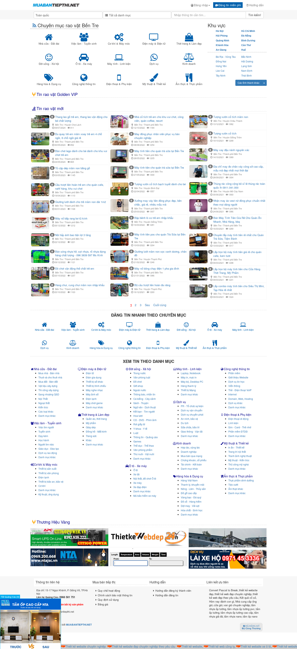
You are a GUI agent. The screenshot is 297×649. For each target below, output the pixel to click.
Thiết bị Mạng (188, 390)
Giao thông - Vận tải (192, 431)
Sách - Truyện (140, 403)
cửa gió (218, 605)
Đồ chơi (137, 381)
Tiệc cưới (233, 484)
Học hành (43, 440)
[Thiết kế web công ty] (149, 537)
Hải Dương (247, 61)
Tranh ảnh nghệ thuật (240, 456)
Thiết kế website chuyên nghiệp (76, 646)
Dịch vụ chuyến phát (192, 414)
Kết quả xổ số (248, 598)
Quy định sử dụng (108, 600)
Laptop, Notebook (190, 373)
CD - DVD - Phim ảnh (145, 420)
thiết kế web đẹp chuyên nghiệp (233, 594)
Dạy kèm (43, 436)
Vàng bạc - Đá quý (191, 497)
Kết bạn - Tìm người (144, 411)
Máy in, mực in (189, 377)
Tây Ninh (220, 75)
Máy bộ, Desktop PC (192, 381)
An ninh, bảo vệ (189, 418)
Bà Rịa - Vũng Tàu (226, 56)
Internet (232, 394)
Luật (135, 433)
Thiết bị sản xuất (47, 468)
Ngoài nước (139, 390)
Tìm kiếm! (254, 15)
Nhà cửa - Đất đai (45, 369)
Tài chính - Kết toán (191, 464)
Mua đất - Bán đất (48, 381)
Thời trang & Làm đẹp (95, 415)
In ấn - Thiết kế (236, 447)
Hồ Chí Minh (248, 31)
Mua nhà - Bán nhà (48, 373)
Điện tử (90, 373)
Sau (147, 305)
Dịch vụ (181, 402)
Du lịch (185, 423)
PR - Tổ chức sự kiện (192, 406)
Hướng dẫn (256, 5)
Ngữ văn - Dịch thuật (144, 407)
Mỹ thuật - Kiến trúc (238, 460)
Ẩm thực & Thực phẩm (238, 476)
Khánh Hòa (222, 45)
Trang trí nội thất (237, 451)
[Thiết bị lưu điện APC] (69, 537)
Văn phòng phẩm (142, 450)
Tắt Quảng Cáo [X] (10, 596)
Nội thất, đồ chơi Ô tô (144, 478)
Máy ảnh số (92, 394)
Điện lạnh (43, 477)
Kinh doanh (183, 443)
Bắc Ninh (246, 56)
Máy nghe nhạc (94, 390)
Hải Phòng (221, 35)
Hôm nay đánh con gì (221, 601)
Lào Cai (220, 70)
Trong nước (139, 373)
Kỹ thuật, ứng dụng (48, 494)
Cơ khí (41, 485)
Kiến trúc (43, 407)
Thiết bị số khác (94, 381)
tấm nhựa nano (233, 616)
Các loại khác (45, 411)
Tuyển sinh (44, 431)
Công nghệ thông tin (237, 369)
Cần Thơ (246, 45)
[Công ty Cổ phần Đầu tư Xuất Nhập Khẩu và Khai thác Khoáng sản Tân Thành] (228, 538)
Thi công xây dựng (48, 390)
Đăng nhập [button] (201, 5)
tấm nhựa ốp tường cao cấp (237, 612)
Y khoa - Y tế (140, 428)
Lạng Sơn (246, 66)
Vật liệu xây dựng (47, 386)
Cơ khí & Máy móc (45, 464)
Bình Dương (248, 40)
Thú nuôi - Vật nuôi (143, 454)
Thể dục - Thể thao (143, 445)
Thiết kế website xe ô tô (247, 646)
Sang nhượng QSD (48, 394)
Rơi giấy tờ (139, 424)
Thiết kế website (182, 646)
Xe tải (136, 474)
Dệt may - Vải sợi (190, 505)
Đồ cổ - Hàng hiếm (191, 501)
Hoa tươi (138, 415)
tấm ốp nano (250, 616)
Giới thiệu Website (238, 377)
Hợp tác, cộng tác (190, 447)
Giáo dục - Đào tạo (48, 448)
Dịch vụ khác (235, 403)
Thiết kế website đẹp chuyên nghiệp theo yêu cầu (134, 646)
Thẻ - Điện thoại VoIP (240, 390)
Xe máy (137, 482)
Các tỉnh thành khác (248, 82)
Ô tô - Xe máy (138, 466)
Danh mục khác (47, 415)
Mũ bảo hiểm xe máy (144, 495)
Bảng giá (103, 604)
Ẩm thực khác (235, 488)
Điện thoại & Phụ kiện (237, 415)
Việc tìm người (46, 427)
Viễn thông (234, 386)
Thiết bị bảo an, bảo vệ (50, 481)
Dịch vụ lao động (47, 453)
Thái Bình (246, 75)
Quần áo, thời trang (96, 418)
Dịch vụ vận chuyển (191, 410)
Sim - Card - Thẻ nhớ (239, 427)
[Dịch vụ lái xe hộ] (228, 559)
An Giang (221, 49)
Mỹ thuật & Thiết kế (236, 443)
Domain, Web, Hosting (240, 398)
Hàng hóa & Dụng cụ (189, 476)
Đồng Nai (221, 61)
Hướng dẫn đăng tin (166, 595)
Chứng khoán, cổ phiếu (193, 460)
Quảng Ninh (222, 40)
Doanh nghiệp (189, 451)
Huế (243, 49)
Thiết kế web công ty (212, 646)
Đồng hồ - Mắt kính (96, 431)
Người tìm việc (46, 444)
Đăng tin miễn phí (229, 5)
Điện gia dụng (93, 377)
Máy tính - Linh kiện (189, 369)
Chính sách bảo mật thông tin (115, 595)
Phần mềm (234, 373)
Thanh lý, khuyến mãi (192, 484)
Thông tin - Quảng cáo (145, 437)
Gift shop (138, 386)
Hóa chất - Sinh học (191, 510)
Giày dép (91, 427)
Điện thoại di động (238, 418)
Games (137, 441)
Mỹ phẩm (91, 423)
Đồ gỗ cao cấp (189, 493)
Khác (89, 440)
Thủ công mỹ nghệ (238, 464)
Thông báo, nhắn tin (144, 394)
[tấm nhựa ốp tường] (69, 557)
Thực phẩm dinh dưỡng (241, 480)
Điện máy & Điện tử (93, 369)
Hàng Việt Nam (189, 480)
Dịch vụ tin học (236, 381)
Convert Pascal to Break (223, 590)
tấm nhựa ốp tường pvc (241, 609)
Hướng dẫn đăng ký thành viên (173, 590)
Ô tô (135, 470)
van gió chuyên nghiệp (237, 605)
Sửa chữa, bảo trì (190, 427)
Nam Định (246, 70)
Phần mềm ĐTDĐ (238, 431)
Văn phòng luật (141, 377)
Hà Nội (219, 31)
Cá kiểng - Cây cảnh (144, 398)
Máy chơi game (94, 403)
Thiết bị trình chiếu (96, 386)
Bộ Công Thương (251, 627)
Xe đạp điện (140, 487)
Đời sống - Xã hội (140, 369)
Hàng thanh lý (188, 386)
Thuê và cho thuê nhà (50, 377)
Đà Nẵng (246, 35)
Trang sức (91, 436)
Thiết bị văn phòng (48, 473)
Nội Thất (43, 398)
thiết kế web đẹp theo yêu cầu (233, 596)
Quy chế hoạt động (109, 590)
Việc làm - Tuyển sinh (47, 423)
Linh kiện (233, 423)
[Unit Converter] (149, 557)
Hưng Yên (221, 66)
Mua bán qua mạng (191, 456)
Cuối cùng (159, 305)
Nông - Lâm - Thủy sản (193, 488)
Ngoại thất (44, 403)
